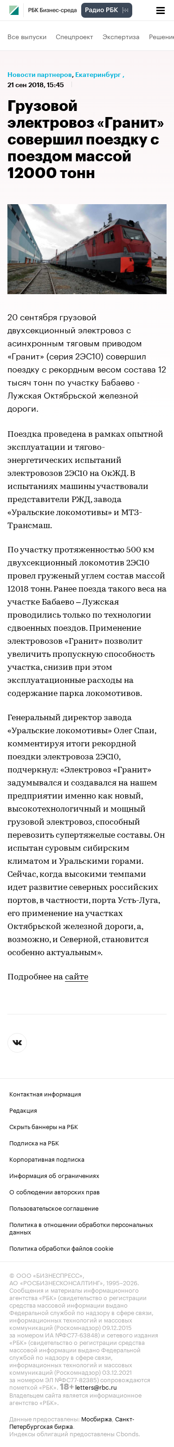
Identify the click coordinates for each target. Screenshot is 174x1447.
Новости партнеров (39, 74)
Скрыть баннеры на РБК (43, 1125)
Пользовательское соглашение (53, 1207)
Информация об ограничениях (54, 1174)
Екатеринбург (98, 74)
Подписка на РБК (34, 1142)
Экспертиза (121, 36)
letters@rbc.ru (96, 1386)
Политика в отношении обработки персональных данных (81, 1227)
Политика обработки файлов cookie (61, 1247)
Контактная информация (45, 1093)
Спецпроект (74, 36)
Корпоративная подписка (46, 1158)
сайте (76, 977)
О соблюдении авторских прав (54, 1191)
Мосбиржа (96, 1418)
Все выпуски (26, 36)
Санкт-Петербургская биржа (72, 1421)
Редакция (23, 1109)
